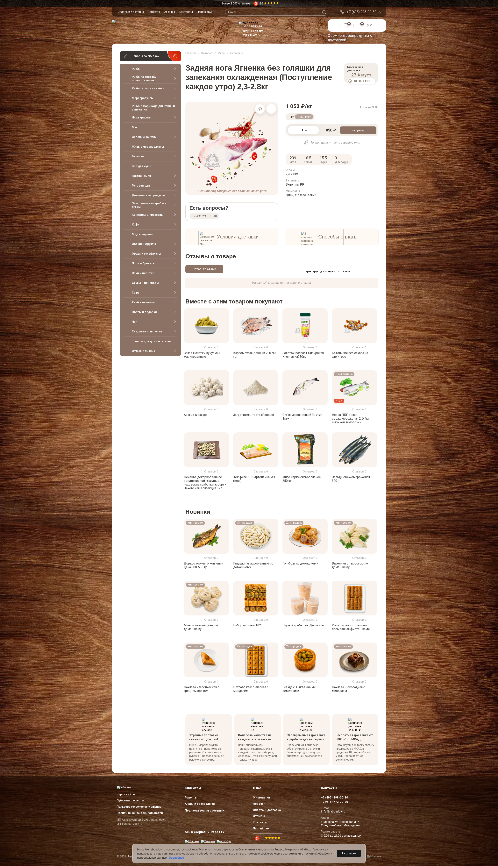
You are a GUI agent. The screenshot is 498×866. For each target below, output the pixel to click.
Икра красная (142, 117)
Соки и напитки (143, 273)
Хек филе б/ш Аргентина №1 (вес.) (254, 478)
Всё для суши (141, 166)
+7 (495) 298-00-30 (361, 12)
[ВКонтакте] (192, 841)
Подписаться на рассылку (204, 810)
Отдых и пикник (143, 351)
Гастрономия (141, 176)
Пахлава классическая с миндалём (251, 689)
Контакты (186, 12)
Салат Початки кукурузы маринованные (202, 354)
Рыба (136, 69)
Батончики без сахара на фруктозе (350, 354)
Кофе (135, 224)
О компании (261, 797)
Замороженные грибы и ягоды (149, 205)
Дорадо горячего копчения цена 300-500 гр (203, 565)
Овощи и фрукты (144, 244)
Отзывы (169, 12)
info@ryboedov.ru (333, 811)
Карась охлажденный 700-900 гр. (255, 354)
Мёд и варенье (142, 234)
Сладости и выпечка (147, 331)
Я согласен (349, 853)
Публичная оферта (130, 800)
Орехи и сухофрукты (146, 253)
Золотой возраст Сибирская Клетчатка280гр (303, 354)
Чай (134, 321)
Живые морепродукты (148, 146)
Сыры (136, 292)
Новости (259, 804)
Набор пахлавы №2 (247, 625)
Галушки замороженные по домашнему (253, 565)
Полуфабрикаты (143, 263)
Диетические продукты (149, 195)
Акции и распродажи (200, 804)
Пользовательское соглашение (139, 806)
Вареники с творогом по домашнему (350, 565)
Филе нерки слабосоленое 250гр (301, 478)
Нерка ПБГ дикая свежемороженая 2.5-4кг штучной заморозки (350, 418)
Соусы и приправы (145, 283)
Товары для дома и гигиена (152, 341)
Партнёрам (204, 12)
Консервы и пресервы (147, 214)
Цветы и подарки (144, 312)
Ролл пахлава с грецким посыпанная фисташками (351, 627)
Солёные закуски (144, 137)
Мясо (135, 127)
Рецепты (154, 12)
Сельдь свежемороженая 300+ (351, 478)
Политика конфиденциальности (140, 813)
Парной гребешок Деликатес (303, 625)
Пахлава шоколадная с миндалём (348, 689)
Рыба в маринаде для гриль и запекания (153, 107)
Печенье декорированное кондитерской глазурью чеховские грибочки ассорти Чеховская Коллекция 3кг (205, 482)
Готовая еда (141, 185)
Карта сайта (126, 794)
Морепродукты (142, 98)
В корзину (358, 130)
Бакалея (138, 156)
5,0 (262, 838)
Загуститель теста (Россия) (253, 415)
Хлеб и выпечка (143, 302)
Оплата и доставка (131, 12)
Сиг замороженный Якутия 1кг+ (302, 416)
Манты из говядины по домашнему (201, 627)
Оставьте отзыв (204, 269)
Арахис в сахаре (196, 415)
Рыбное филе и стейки (148, 88)
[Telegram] (208, 841)
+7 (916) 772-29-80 (334, 802)
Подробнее (176, 857)
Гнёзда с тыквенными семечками (299, 689)
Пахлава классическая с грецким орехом (201, 689)
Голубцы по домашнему (300, 563)
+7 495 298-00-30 (204, 216)
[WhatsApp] (224, 841)
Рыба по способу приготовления (144, 78)
